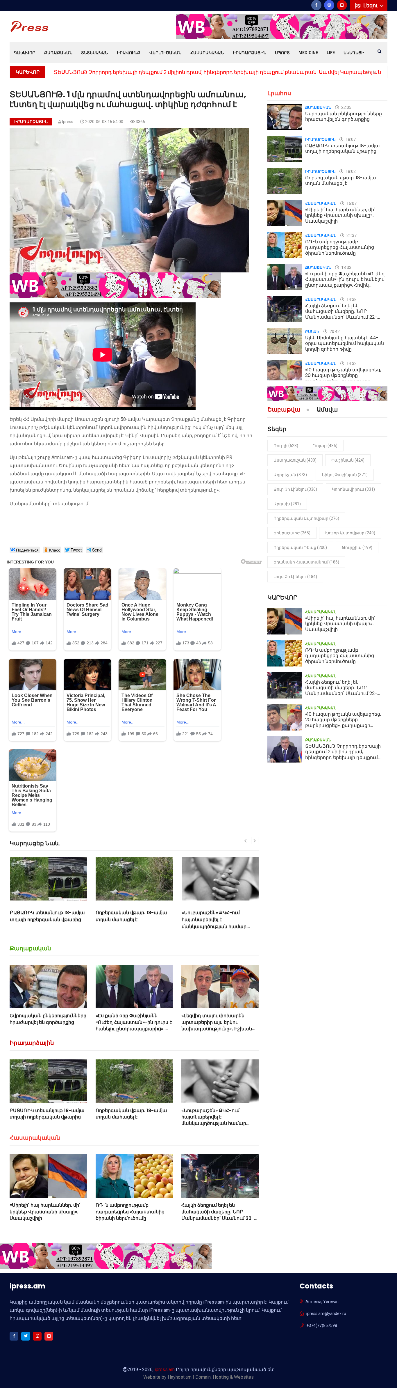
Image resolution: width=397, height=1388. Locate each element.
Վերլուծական (165, 52)
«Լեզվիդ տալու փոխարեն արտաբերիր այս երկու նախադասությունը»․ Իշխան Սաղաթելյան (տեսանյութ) (216, 1025)
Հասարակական (207, 52)
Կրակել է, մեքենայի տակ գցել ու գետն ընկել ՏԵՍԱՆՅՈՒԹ (217, 916)
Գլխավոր (24, 52)
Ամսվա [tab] (327, 410)
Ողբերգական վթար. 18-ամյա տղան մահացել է (45, 916)
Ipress (67, 121)
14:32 (351, 363)
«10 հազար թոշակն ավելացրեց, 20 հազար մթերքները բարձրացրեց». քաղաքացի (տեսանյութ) (343, 378)
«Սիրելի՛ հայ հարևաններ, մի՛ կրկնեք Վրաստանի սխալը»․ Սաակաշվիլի (45, 1212)
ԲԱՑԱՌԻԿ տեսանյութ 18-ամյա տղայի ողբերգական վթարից (47, 1113)
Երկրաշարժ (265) (291, 533)
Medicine (308, 52)
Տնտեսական (94, 52)
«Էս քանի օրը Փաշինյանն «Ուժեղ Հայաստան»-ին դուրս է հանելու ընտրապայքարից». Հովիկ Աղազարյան (134, 1025)
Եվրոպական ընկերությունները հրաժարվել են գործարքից (48, 1018)
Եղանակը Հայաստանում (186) (306, 562)
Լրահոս (279, 93)
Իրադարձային (249, 52)
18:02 (350, 171)
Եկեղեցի (354, 52)
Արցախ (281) (287, 503)
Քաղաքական (58, 52)
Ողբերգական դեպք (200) (300, 547)
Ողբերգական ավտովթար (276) (306, 518)
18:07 (350, 139)
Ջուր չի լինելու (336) (295, 489)
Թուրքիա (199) (357, 547)
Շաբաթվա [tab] (283, 410)
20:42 (334, 331)
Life (331, 52)
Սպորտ (282, 52)
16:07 (351, 203)
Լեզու (371, 5)
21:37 (351, 235)
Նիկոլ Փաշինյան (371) (345, 474)
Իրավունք (128, 52)
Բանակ (312, 331)
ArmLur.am (62, 457)
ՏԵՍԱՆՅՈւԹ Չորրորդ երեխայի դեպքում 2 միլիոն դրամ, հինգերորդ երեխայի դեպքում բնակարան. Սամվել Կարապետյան (217, 72)
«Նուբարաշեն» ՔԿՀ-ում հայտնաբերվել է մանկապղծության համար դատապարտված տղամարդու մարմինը (134, 926)
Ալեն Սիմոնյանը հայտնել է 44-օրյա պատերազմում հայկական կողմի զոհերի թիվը (344, 343)
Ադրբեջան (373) (290, 474)
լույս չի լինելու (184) (295, 576)
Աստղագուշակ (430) (294, 460)
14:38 (351, 299)
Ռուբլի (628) (285, 445)
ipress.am (165, 1369)
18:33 (345, 267)
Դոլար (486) (325, 445)
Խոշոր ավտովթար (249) (350, 533)
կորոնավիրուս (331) (353, 489)
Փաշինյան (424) (347, 460)
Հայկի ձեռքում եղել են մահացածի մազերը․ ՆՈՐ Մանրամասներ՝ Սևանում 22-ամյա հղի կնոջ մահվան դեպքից (217, 1218)
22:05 (345, 107)
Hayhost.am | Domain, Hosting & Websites (211, 1377)
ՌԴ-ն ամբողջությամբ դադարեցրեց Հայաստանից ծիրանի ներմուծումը (130, 1212)
